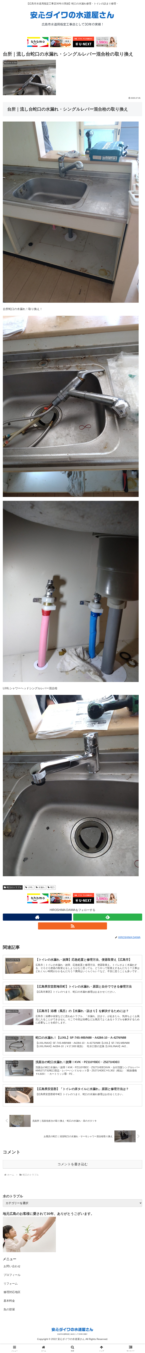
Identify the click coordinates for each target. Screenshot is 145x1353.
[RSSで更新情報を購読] (72, 925)
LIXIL (30, 887)
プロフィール (12, 1274)
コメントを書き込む (72, 1164)
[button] (134, 786)
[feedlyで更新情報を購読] (107, 917)
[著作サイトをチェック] (37, 917)
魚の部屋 (9, 1309)
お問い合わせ (12, 1266)
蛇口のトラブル (14, 887)
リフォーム (11, 1283)
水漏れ (41, 887)
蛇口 (52, 887)
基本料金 (9, 1300)
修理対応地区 (12, 1292)
